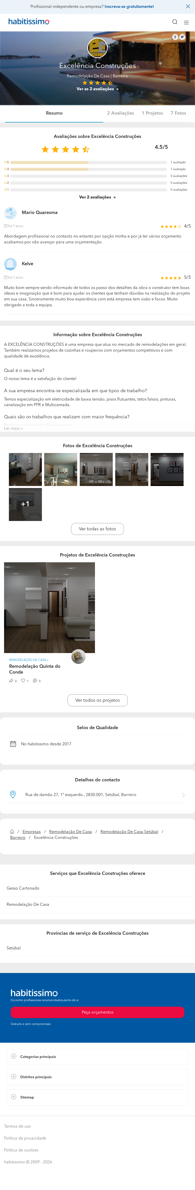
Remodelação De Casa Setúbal (129, 832)
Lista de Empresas (23, 1111)
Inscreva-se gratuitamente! (129, 7)
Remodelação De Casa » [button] (28, 660)
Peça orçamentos (97, 1181)
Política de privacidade (25, 1139)
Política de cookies (21, 1150)
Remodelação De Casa (88, 76)
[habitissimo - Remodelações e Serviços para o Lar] (23, 22)
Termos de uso (17, 1127)
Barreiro (17, 838)
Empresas (32, 832)
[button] (97, 1057)
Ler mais (12, 429)
